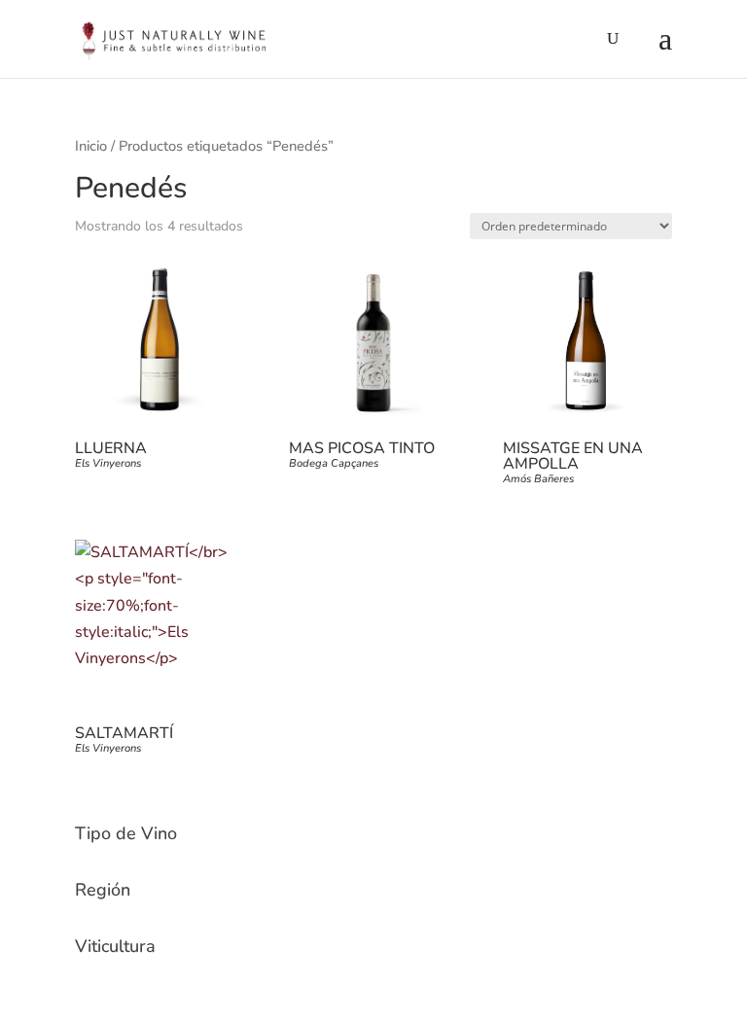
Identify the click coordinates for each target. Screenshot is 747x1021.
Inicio (91, 146)
